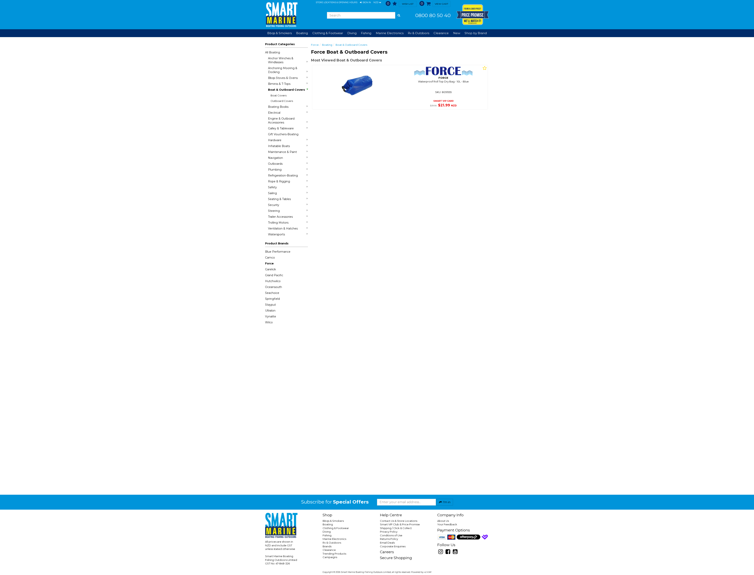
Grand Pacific (274, 275)
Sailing (272, 193)
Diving (327, 531)
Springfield (272, 299)
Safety (272, 187)
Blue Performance (277, 251)
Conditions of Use (391, 535)
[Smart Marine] (281, 14)
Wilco (269, 322)
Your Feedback (447, 524)
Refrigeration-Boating (283, 175)
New (456, 33)
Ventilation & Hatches (283, 228)
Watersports (276, 234)
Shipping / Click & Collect (396, 528)
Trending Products (334, 553)
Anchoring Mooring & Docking (282, 70)
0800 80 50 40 (433, 15)
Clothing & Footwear (336, 528)
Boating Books (278, 107)
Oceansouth (273, 287)
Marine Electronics (334, 538)
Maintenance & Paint (282, 152)
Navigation (275, 158)
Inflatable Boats (279, 146)
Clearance (441, 33)
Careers (387, 552)
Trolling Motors (278, 222)
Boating (327, 44)
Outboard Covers (282, 100)
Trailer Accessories (280, 216)
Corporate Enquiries (392, 546)
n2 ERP (427, 572)
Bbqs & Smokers (279, 33)
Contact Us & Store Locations (398, 520)
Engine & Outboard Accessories (281, 120)
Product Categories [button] (280, 44)
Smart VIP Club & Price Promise (400, 524)
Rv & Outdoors (332, 542)
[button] (365, 2)
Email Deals (387, 542)
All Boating (272, 52)
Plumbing (275, 169)
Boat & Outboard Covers (286, 89)
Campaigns (330, 557)
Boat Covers (278, 95)
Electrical (274, 112)
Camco (270, 257)
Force (269, 263)
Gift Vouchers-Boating (283, 134)
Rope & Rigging (279, 181)
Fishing (327, 535)
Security (273, 205)
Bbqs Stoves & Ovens (283, 78)
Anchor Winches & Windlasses (280, 60)
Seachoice (272, 293)
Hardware (274, 140)
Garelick (270, 269)
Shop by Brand (476, 33)
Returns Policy (389, 538)
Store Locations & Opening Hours (336, 2)
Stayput (270, 304)
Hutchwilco (273, 281)
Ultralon (270, 310)
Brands (327, 546)
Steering (274, 211)
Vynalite (270, 316)
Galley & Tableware (281, 128)
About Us (443, 520)
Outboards (275, 163)
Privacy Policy (388, 531)
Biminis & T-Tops (279, 84)
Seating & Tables (279, 199)
